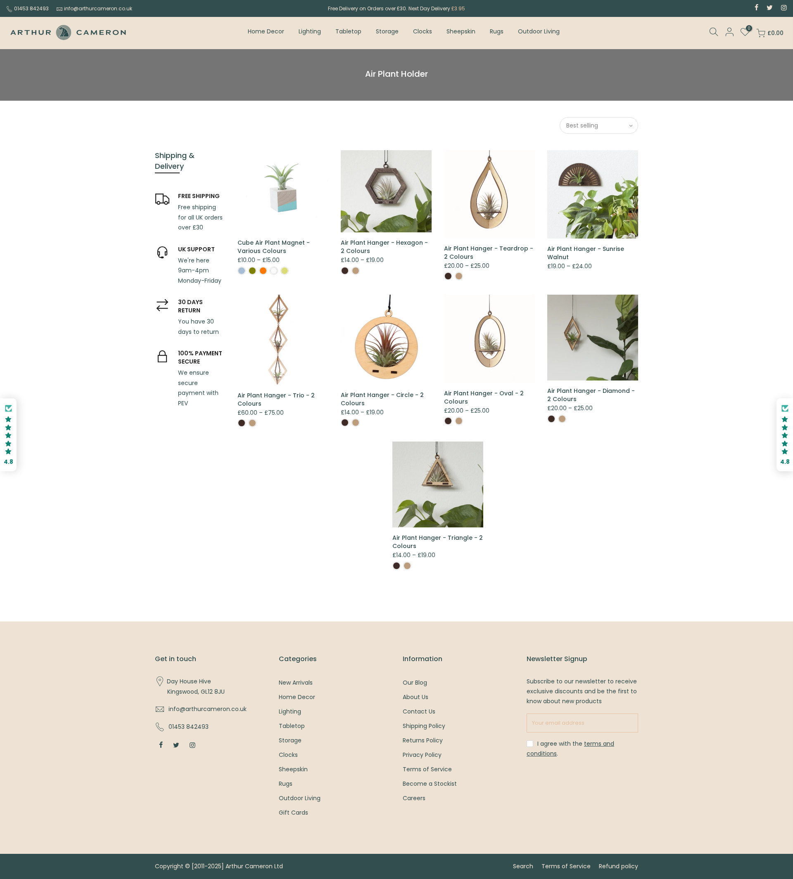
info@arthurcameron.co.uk (98, 8)
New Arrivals (296, 682)
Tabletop (348, 31)
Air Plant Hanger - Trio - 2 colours (276, 399)
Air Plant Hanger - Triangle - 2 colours (437, 542)
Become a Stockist (430, 784)
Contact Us (419, 711)
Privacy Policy (422, 755)
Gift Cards (293, 812)
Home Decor (266, 31)
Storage (387, 31)
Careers (414, 798)
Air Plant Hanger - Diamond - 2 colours (591, 395)
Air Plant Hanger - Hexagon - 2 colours (384, 247)
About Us (415, 697)
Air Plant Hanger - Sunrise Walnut (585, 253)
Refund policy (618, 866)
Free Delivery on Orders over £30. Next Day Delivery (396, 8)
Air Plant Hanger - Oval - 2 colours (484, 397)
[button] (8, 434)
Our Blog (415, 682)
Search (523, 866)
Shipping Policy (424, 726)
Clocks (422, 31)
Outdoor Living (539, 31)
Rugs (496, 31)
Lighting (310, 31)
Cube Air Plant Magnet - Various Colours (273, 247)
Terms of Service (427, 769)
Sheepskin (460, 31)
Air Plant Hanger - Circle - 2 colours (382, 399)
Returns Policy (423, 740)
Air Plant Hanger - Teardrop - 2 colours (488, 252)
